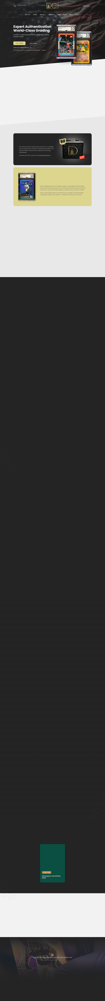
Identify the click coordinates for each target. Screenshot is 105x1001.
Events (58, 14)
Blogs (65, 14)
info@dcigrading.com (45, 155)
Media (70, 14)
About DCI (27, 14)
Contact (77, 14)
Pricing (35, 14)
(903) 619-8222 (22, 5)
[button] (19, 885)
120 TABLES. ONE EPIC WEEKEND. (49, 878)
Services (42, 14)
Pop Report (51, 14)
